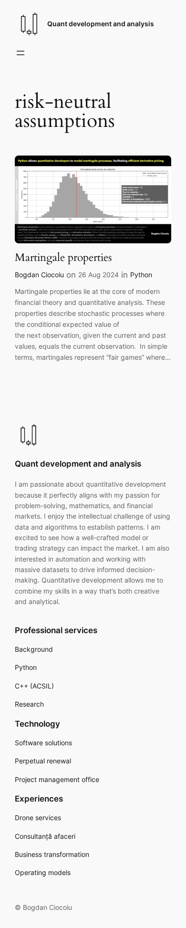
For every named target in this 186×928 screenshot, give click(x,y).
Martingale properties (63, 257)
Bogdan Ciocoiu (39, 275)
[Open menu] (20, 53)
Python (141, 275)
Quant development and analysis (100, 24)
